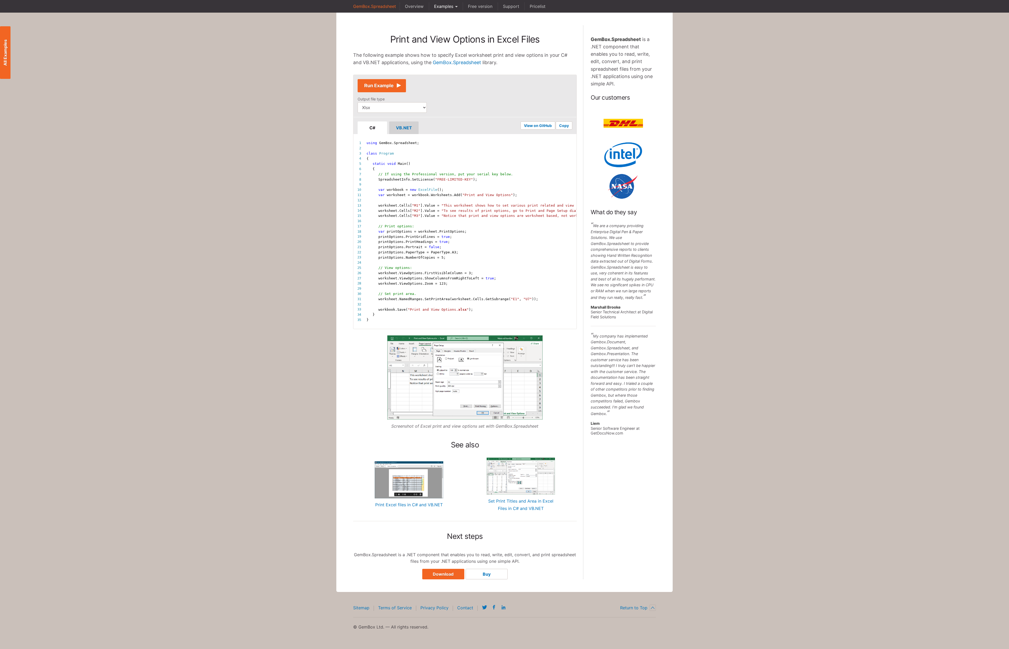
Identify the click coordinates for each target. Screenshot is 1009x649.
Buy (487, 574)
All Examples (5, 52)
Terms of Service (395, 607)
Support (511, 6)
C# (372, 127)
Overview (414, 6)
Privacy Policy (434, 607)
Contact (465, 607)
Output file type (371, 99)
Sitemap (361, 607)
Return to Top (633, 607)
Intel (623, 155)
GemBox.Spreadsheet (374, 6)
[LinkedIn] (503, 607)
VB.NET (404, 127)
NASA (623, 186)
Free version (480, 6)
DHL (623, 123)
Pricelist (537, 6)
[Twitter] (484, 607)
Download (443, 574)
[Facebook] (494, 607)
